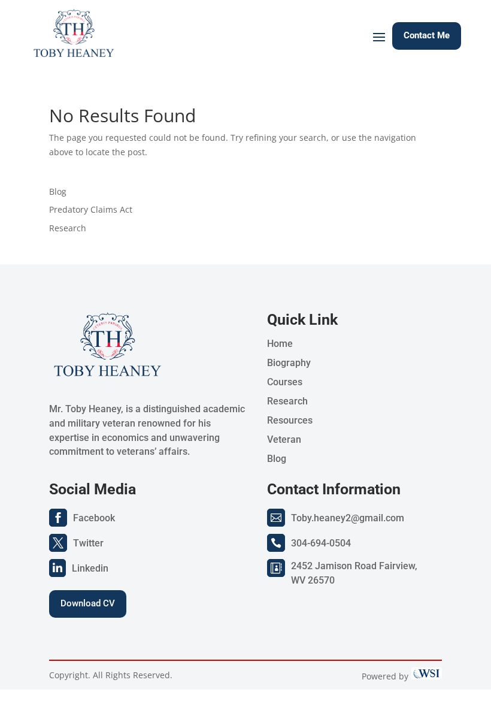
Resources (290, 420)
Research (67, 228)
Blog (57, 191)
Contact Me (427, 35)
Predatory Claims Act (90, 209)
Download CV (87, 603)
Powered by (386, 676)
